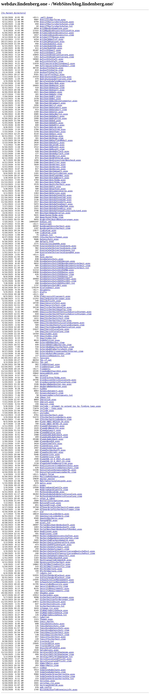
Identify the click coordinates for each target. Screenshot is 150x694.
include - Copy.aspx (51, 408)
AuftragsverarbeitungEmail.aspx (57, 63)
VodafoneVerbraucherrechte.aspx (57, 674)
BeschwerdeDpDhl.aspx (51, 123)
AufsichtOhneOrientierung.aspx (57, 55)
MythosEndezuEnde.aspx (52, 492)
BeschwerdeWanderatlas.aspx (55, 213)
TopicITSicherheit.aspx (53, 637)
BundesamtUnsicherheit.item (55, 228)
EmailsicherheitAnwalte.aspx (55, 307)
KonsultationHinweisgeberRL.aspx (58, 470)
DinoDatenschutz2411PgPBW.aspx (57, 270)
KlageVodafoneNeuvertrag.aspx (56, 463)
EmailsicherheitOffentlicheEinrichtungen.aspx (65, 312)
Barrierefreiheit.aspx (52, 74)
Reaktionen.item (48, 533)
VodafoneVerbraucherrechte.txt (57, 678)
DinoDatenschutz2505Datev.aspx (57, 272)
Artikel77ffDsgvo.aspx (52, 37)
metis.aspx (46, 483)
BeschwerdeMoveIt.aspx (52, 147)
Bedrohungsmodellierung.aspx (55, 77)
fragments (45, 369)
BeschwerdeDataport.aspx (53, 107)
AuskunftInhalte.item (51, 70)
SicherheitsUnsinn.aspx (53, 602)
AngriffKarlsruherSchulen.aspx (57, 22)
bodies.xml (46, 222)
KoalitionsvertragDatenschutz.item (59, 468)
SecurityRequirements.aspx (54, 588)
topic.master (47, 621)
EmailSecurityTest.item (53, 305)
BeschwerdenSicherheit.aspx (55, 184)
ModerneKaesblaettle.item (54, 490)
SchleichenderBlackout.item (55, 577)
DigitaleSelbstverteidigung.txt (57, 250)
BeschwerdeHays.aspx (51, 134)
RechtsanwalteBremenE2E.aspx (55, 560)
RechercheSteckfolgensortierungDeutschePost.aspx (67, 551)
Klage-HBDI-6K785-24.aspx (54, 424)
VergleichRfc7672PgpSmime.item (57, 654)
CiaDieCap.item (48, 233)
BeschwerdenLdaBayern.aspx (54, 178)
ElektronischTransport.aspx (55, 296)
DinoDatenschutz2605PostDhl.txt (57, 283)
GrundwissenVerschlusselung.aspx (58, 380)
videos (43, 667)
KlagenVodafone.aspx (51, 448)
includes (44, 413)
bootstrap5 (46, 224)
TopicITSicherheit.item (53, 639)
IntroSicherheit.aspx (51, 415)
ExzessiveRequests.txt (52, 356)
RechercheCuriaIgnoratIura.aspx (57, 542)
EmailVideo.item (48, 336)
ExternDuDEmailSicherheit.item (57, 347)
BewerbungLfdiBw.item (51, 217)
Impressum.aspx (48, 399)
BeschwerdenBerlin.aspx (53, 156)
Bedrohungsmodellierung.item (55, 79)
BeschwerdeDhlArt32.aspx (53, 118)
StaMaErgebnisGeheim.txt (53, 615)
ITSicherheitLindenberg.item (55, 419)
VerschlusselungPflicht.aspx (55, 659)
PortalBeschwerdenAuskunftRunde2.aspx (61, 529)
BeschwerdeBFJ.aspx (50, 96)
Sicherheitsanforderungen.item (57, 599)
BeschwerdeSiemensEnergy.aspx (56, 191)
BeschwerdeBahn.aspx (51, 92)
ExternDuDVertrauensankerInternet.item (61, 351)
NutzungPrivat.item (50, 505)
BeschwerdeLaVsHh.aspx (52, 145)
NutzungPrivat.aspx (50, 503)
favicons (44, 358)
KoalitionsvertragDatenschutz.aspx (59, 465)
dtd (41, 294)
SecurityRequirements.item (54, 591)
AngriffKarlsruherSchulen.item (57, 24)
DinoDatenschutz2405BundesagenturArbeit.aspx (65, 263)
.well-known (46, 17)
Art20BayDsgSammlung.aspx (54, 28)
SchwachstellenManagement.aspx (57, 580)
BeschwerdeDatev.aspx (51, 112)
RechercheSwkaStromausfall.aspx (57, 555)
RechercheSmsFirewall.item (54, 549)
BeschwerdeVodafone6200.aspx (55, 200)
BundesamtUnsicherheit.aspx (55, 226)
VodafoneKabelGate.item (53, 672)
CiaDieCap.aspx (48, 230)
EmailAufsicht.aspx (50, 301)
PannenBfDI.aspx (48, 520)
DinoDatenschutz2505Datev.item (57, 274)
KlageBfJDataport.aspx (52, 426)
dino (42, 254)
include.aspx (47, 410)
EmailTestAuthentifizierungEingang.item (62, 325)
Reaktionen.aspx (48, 531)
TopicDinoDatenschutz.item (54, 630)
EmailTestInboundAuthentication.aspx (60, 327)
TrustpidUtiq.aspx (50, 643)
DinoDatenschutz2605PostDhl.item (58, 281)
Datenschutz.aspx (49, 239)
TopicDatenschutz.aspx (52, 624)
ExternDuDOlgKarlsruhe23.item (56, 349)
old (41, 512)
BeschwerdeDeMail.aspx (52, 116)
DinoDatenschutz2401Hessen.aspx (57, 261)
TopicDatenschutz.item (52, 626)
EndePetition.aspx (50, 340)
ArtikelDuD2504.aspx (51, 46)
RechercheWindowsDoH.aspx (54, 558)
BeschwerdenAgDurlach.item (54, 153)
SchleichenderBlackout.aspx (55, 575)
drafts (43, 292)
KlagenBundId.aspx (50, 441)
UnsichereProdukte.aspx (53, 648)
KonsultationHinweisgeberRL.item (58, 472)
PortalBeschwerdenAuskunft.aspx (57, 525)
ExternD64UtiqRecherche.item (55, 345)
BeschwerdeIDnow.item (51, 138)
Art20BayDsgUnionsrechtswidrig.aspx (60, 30)
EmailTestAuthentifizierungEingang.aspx (62, 323)
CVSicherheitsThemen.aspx (54, 237)
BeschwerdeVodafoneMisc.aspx (55, 208)
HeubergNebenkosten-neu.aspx (55, 384)
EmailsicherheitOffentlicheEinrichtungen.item (65, 314)
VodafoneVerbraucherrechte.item (57, 676)
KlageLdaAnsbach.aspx (51, 439)
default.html (47, 241)
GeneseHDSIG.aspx (49, 373)
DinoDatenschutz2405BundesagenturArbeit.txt (64, 268)
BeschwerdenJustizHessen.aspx (56, 173)
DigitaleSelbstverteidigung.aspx (58, 246)
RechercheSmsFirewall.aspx (54, 547)
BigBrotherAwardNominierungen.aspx (59, 219)
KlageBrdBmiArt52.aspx (52, 428)
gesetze (44, 375)
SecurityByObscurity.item (54, 586)
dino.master (46, 257)
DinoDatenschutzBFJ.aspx (53, 285)
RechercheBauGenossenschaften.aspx (59, 536)
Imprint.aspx (47, 402)
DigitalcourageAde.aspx (53, 244)
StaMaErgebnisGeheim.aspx (54, 610)
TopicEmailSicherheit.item (54, 635)
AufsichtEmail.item (50, 52)
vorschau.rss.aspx (50, 683)
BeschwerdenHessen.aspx (53, 169)
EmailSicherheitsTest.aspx (54, 316)
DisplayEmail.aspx (50, 287)
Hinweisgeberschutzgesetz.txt (56, 395)
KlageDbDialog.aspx (50, 432)
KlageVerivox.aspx (50, 454)
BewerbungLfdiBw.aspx (51, 215)
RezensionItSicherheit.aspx (55, 562)
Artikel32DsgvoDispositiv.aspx (57, 33)
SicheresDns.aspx (49, 595)
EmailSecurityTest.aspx (53, 303)
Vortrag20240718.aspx (51, 685)
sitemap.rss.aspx (49, 608)
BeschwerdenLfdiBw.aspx (53, 180)
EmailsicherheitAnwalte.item (55, 309)
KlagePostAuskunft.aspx (53, 450)
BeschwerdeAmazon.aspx (52, 85)
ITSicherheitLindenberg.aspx (55, 417)
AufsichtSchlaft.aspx (51, 59)
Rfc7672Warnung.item (51, 571)
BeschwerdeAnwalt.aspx (52, 90)
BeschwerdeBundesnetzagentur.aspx (58, 101)
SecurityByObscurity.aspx (54, 584)
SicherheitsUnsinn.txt (52, 606)
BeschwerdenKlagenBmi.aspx (54, 175)
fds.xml (44, 362)
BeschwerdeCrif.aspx (51, 105)
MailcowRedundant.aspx (52, 476)
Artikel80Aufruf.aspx (51, 39)
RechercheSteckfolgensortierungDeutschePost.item (67, 553)
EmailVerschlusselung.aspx (54, 329)
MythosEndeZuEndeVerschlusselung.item (61, 496)
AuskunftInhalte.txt (51, 72)
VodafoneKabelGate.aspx (53, 670)
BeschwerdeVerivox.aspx (53, 193)
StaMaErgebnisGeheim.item (54, 613)
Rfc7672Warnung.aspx (51, 569)
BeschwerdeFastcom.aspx (53, 129)
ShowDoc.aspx (47, 593)
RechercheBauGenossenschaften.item (59, 538)
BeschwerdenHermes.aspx (53, 164)
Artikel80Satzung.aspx (52, 41)
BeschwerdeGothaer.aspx (53, 131)
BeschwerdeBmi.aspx (50, 99)
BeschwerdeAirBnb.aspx (52, 83)
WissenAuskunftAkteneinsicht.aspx (58, 689)
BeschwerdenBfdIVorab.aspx (54, 158)
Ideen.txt (45, 397)
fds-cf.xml (46, 360)
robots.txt (46, 573)
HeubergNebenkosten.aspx (53, 386)
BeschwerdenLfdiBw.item (53, 182)
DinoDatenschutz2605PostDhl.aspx (58, 279)
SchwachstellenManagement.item (57, 582)
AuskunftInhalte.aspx (51, 68)
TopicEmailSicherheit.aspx (54, 632)
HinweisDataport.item (51, 393)
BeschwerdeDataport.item (53, 110)
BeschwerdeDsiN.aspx (51, 127)
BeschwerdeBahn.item (51, 94)
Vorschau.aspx (47, 681)
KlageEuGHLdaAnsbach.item (54, 437)
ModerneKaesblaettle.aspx (54, 487)
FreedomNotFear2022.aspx (53, 371)
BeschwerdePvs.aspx (50, 186)
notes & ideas (47, 498)
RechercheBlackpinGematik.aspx (57, 540)
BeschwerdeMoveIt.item (52, 149)
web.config (46, 687)
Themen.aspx (46, 619)
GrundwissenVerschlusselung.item (58, 382)
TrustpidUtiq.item (50, 646)
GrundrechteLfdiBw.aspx (53, 378)
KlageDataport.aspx (50, 430)
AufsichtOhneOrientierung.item (57, 57)
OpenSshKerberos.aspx (51, 518)
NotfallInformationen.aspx (54, 501)
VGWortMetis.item (49, 665)
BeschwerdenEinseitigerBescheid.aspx (60, 160)
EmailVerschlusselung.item (54, 331)
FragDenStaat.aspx (50, 364)
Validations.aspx (49, 650)
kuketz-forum (47, 474)
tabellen (44, 617)
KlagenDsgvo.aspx (49, 446)
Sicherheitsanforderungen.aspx (57, 597)
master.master (47, 479)
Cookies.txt (46, 235)
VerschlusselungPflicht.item (55, 661)
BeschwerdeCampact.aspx (53, 103)
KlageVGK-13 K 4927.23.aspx (55, 459)
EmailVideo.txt (48, 338)
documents (45, 290)
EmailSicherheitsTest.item (54, 318)
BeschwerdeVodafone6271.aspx (55, 202)
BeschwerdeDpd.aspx (50, 120)
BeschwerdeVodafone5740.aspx (55, 197)
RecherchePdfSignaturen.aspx (55, 544)
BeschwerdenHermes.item (53, 167)
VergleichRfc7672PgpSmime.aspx (57, 652)
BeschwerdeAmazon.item (52, 88)
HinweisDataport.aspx (51, 391)
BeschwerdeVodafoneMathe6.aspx (57, 206)
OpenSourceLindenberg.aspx (54, 514)
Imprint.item (47, 404)
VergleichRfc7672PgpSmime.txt (56, 656)
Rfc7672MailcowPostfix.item (55, 566)
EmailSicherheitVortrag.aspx (55, 320)
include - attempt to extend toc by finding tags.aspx (70, 406)
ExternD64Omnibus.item (52, 342)
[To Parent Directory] (13, 13)
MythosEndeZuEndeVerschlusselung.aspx (61, 494)
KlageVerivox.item (50, 457)
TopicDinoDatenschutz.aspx (54, 628)
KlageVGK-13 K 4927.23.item (55, 461)
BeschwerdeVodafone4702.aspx (55, 195)
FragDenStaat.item (50, 367)
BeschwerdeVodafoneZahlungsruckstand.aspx (63, 211)
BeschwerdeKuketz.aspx (52, 142)
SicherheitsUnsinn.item (53, 604)
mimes (43, 485)
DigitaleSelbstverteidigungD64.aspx (60, 252)
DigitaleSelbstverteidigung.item (58, 248)
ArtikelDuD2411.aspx (51, 44)
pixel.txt (45, 522)
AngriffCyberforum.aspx (53, 19)
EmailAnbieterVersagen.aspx (55, 298)
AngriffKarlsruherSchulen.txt (56, 26)
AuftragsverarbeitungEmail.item (57, 66)
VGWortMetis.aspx (49, 663)
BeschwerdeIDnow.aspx (51, 136)
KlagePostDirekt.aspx (51, 452)
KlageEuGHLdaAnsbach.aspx (54, 435)
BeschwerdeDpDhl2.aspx (52, 125)
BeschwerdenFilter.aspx (53, 162)
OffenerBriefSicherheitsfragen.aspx (60, 507)
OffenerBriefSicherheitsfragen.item (60, 509)
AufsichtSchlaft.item (51, 61)
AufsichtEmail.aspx (50, 50)
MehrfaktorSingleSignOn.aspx (55, 481)
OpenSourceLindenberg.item (54, 516)
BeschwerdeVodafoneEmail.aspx (56, 204)
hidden (43, 388)
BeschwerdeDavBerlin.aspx (54, 114)
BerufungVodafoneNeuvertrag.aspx (58, 81)
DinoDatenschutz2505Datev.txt (56, 276)
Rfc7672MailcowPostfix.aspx (55, 564)
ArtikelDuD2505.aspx (51, 48)
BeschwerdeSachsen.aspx (53, 189)
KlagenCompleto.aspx (51, 443)
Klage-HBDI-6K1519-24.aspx (54, 421)
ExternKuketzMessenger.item (55, 353)
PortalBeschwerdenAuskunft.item (57, 527)
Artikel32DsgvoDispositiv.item (57, 35)
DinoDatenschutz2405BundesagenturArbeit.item (65, 265)
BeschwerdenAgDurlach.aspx (54, 151)
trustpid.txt (47, 641)
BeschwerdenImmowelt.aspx (54, 171)
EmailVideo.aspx (48, 334)
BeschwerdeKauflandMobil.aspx (56, 140)
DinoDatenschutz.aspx (51, 259)
